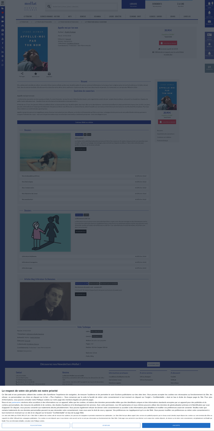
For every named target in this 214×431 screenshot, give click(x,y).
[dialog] (107, 408)
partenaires (16, 402)
